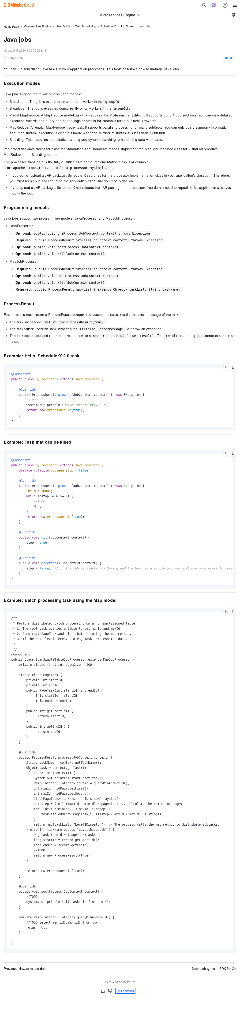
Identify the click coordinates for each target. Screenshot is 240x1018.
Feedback (127, 991)
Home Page (11, 26)
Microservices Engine (37, 26)
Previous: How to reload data (25, 968)
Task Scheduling (85, 26)
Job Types (126, 26)
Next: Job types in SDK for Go (214, 968)
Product (228, 58)
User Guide (63, 26)
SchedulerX (108, 26)
